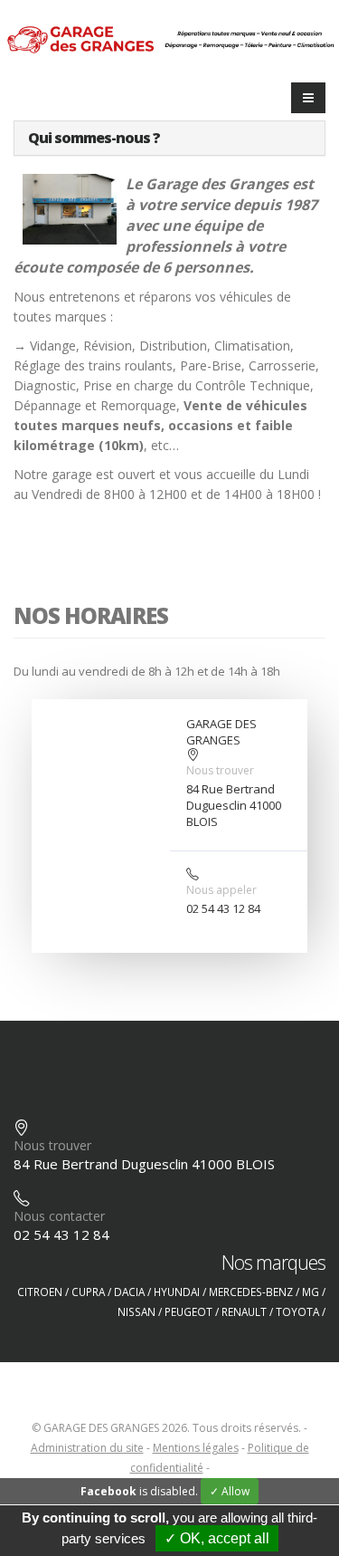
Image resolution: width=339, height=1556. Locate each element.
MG (310, 1291)
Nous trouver (220, 770)
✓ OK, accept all (217, 1538)
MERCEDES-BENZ (251, 1291)
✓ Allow (230, 1491)
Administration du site (87, 1447)
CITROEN (39, 1291)
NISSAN (136, 1311)
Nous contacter (59, 1216)
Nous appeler (221, 890)
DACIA (129, 1291)
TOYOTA (297, 1311)
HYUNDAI (177, 1291)
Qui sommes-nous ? (94, 138)
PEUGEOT (188, 1311)
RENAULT (244, 1311)
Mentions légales (196, 1447)
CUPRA (88, 1291)
